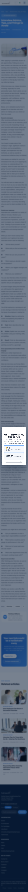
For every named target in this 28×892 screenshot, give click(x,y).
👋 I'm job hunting (13, 449)
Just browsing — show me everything (14, 461)
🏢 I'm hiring (13, 456)
